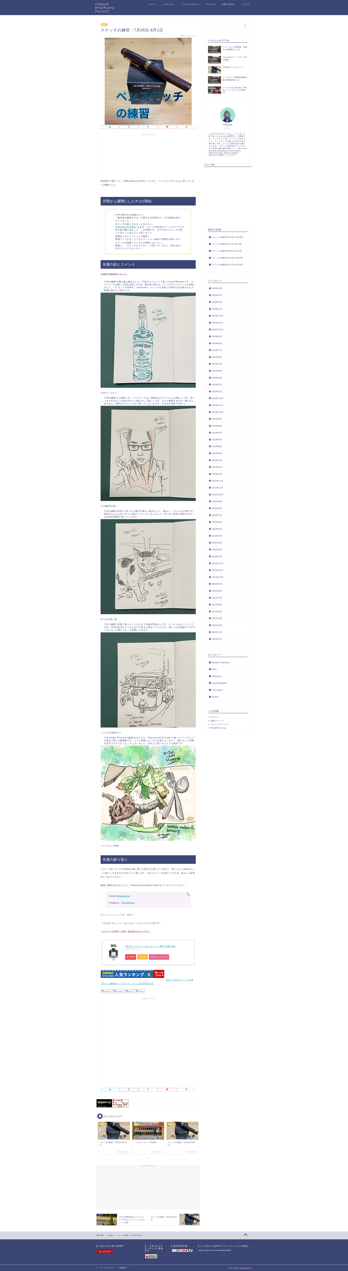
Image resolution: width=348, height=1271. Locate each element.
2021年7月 (217, 598)
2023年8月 (217, 426)
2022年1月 (217, 556)
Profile (245, 4)
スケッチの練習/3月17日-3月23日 (227, 265)
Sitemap (210, 4)
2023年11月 (217, 405)
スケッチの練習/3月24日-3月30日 (227, 258)
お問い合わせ (228, 4)
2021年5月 (217, 611)
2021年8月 (217, 591)
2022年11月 (217, 488)
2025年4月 (217, 288)
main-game (217, 690)
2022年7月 (217, 515)
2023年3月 (217, 460)
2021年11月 (217, 570)
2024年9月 (217, 336)
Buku (214, 669)
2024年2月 (217, 384)
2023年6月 (217, 439)
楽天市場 (130, 957)
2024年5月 (217, 364)
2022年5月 (217, 529)
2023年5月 (217, 446)
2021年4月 (217, 618)
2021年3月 (217, 625)
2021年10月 (217, 577)
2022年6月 (217, 522)
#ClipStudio (107, 991)
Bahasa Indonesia (221, 662)
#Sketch (130, 991)
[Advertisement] (148, 156)
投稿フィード (217, 720)
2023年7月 (217, 433)
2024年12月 (217, 316)
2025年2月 (217, 302)
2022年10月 (217, 494)
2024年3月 (217, 378)
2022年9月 (217, 501)
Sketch (152, 4)
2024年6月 (217, 357)
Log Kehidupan (190, 4)
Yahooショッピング (158, 957)
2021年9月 (217, 584)
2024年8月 (217, 343)
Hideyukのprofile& (125, 227)
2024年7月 (217, 350)
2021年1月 (217, 639)
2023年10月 (217, 412)
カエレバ (139, 949)
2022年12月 (217, 481)
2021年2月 (217, 632)
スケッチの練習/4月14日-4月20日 (227, 237)
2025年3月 (217, 295)
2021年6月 (217, 604)
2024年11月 (217, 323)
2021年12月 (217, 563)
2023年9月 (217, 419)
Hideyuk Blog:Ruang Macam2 (105, 7)
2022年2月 (217, 549)
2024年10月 (217, 329)
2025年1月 (217, 309)
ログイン (215, 717)
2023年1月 (217, 474)
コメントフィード (219, 724)
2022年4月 (217, 536)
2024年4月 (217, 371)
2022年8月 (217, 508)
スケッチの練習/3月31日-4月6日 (227, 251)
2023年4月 (217, 453)
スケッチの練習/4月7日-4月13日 (227, 244)
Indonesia (169, 4)
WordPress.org (218, 728)
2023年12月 (217, 398)
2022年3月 (217, 543)
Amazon (142, 957)
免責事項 (122, 1268)
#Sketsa (140, 991)
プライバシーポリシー (107, 1268)
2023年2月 (217, 467)
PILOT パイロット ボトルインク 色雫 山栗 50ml (150, 946)
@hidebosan (123, 896)
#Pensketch (119, 991)
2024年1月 (217, 391)
